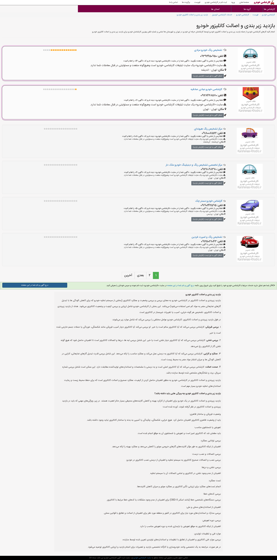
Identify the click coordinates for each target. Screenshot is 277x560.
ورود (233, 2)
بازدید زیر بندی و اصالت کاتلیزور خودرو (192, 15)
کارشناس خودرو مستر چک (208, 201)
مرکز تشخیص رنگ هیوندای (208, 129)
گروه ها (247, 9)
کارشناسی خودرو (268, 15)
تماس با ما (173, 2)
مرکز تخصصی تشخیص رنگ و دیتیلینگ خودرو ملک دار (194, 165)
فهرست (197, 2)
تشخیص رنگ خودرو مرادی (208, 50)
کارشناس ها (270, 9)
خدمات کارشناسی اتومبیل (222, 15)
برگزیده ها (186, 2)
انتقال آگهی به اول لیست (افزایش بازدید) (207, 76)
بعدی (140, 275)
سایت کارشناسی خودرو (142, 557)
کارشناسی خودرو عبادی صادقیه (206, 89)
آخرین (128, 275)
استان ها (215, 9)
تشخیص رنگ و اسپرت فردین (207, 237)
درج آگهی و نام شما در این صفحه (180, 285)
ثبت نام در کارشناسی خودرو (216, 2)
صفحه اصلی (244, 2)
